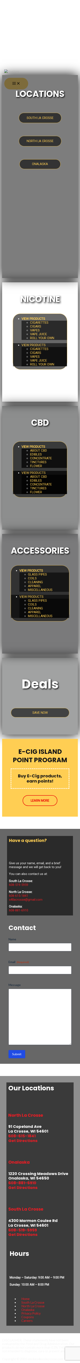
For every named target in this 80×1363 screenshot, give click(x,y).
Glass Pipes (37, 574)
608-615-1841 (18, 896)
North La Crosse (33, 1306)
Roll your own (42, 338)
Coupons (27, 1317)
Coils (32, 578)
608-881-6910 (18, 910)
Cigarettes (39, 323)
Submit (17, 1054)
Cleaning (35, 582)
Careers (27, 1320)
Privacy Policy (31, 1313)
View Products (33, 319)
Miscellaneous (40, 590)
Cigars (35, 326)
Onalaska (27, 1310)
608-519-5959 (18, 885)
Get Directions (23, 1140)
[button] (9, 57)
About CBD (38, 450)
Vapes (35, 330)
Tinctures (38, 462)
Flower (36, 466)
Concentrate (41, 458)
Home (25, 1299)
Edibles (36, 454)
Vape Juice (38, 334)
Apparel (34, 586)
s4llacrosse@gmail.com (25, 900)
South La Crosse (32, 1302)
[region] (40, 59)
